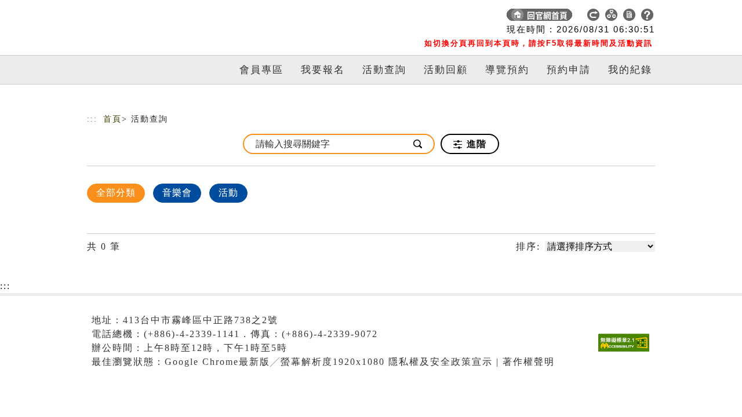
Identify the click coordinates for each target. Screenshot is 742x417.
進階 (475, 144)
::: (92, 119)
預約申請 (569, 69)
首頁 (112, 119)
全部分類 (116, 192)
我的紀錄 (630, 69)
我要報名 (323, 69)
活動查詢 (384, 69)
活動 (228, 192)
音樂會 (177, 192)
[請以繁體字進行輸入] (418, 144)
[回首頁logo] (168, 17)
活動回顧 (446, 69)
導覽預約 (507, 69)
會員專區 (261, 69)
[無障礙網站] (626, 351)
